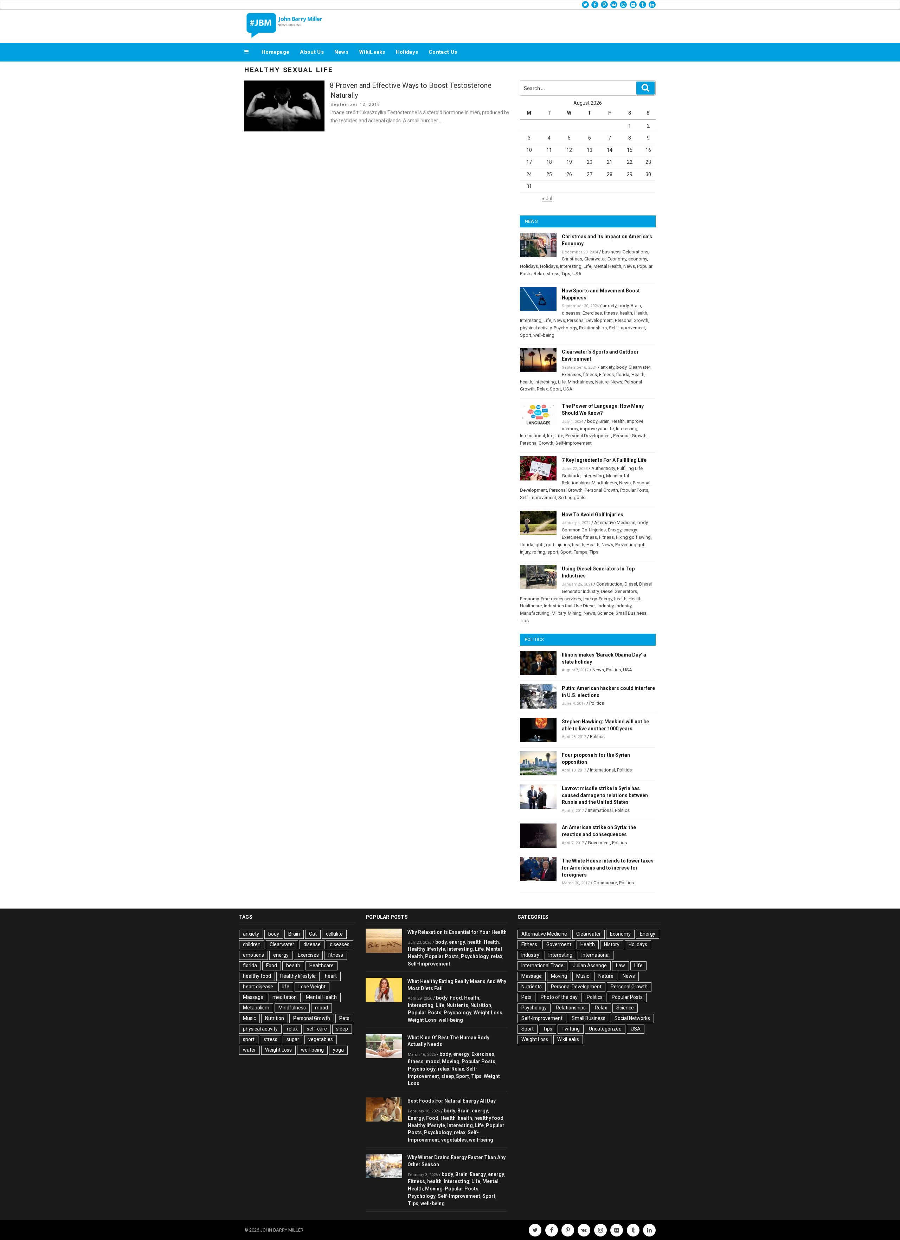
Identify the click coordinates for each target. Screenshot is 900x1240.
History (611, 944)
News (341, 52)
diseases (571, 313)
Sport (525, 335)
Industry (605, 605)
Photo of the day (559, 997)
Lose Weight (312, 986)
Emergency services (561, 598)
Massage (253, 997)
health (626, 313)
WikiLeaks (372, 52)
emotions (253, 955)
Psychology (565, 327)
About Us (311, 52)
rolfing (538, 552)
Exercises (592, 313)
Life (587, 266)
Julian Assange (590, 965)
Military (559, 613)
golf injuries (558, 544)
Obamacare (605, 882)
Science (605, 613)
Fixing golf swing (633, 537)
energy (630, 529)
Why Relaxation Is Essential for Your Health (457, 932)
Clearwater (594, 258)
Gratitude (571, 475)
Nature (602, 382)
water (249, 1050)
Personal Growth (631, 320)
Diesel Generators (619, 591)
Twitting (570, 1029)
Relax (539, 273)
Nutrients (457, 1005)
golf (539, 544)
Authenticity (603, 468)
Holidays (407, 52)
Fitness (606, 374)
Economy (617, 258)
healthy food (257, 976)
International (532, 435)
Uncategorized (605, 1029)
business (611, 251)
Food (271, 965)
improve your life (597, 428)
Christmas (572, 258)
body (623, 305)
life (550, 435)
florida (622, 374)
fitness (611, 313)
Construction (609, 584)
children (252, 944)
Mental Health (607, 266)
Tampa (580, 552)
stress (553, 273)
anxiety (609, 305)
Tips (565, 273)
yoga (338, 1050)
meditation (284, 997)
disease (312, 944)
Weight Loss (278, 1050)
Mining (574, 613)
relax (292, 1029)
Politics (613, 669)
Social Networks (632, 1018)
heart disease (258, 986)
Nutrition (274, 1018)
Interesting (570, 266)
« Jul (547, 198)
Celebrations (635, 251)
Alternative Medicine (614, 522)
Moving (450, 1061)
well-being (543, 335)
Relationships (593, 327)
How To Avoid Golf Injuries (592, 514)
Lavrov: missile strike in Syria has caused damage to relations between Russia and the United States (605, 795)
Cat (313, 934)
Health (640, 313)
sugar (293, 1039)
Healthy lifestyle (298, 976)
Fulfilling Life (630, 468)
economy (637, 258)
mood (321, 1007)
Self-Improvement (627, 327)
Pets (344, 1018)
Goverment (599, 842)
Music (249, 1018)
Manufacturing (534, 613)
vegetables (320, 1039)
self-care (317, 1029)
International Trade (542, 965)
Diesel (630, 584)
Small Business (631, 613)
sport (552, 552)
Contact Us (443, 52)
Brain (636, 305)
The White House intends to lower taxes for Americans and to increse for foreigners (608, 868)
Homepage (275, 52)
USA (576, 273)
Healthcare (531, 605)
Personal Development (590, 320)
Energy (614, 529)
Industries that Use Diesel (570, 605)
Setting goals (571, 497)
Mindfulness (580, 382)
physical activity (536, 327)
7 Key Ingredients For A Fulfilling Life (604, 460)
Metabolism (256, 1007)
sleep (342, 1029)
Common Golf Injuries (584, 529)
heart (331, 976)
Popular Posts (634, 490)
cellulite (334, 934)
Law (620, 965)
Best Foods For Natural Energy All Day (451, 1101)
